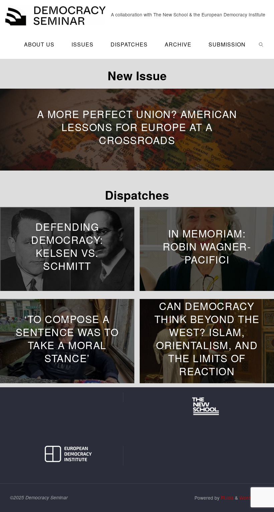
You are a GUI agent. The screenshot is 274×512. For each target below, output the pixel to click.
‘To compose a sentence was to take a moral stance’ (67, 338)
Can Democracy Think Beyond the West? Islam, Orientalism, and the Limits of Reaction (207, 338)
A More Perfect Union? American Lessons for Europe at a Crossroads (137, 127)
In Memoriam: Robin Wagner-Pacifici (207, 246)
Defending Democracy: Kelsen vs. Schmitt (67, 246)
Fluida (227, 497)
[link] (261, 44)
